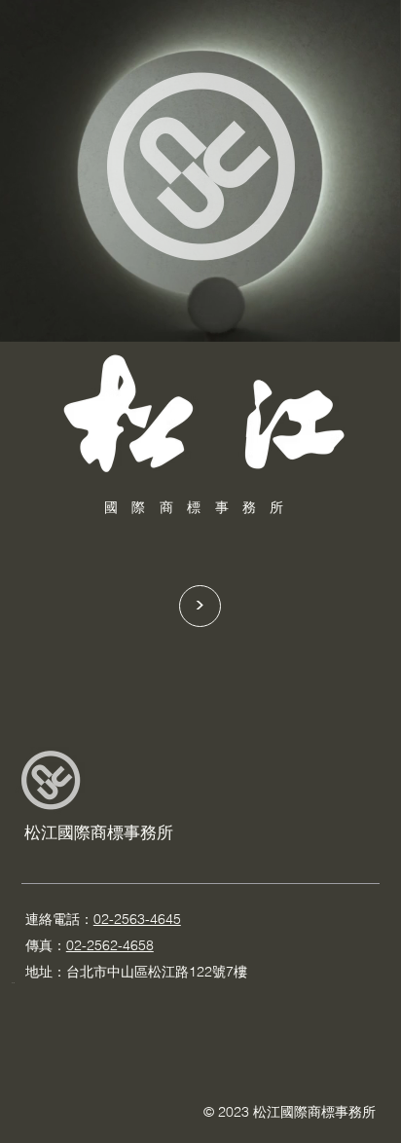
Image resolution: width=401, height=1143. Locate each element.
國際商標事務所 (115, 832)
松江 (40, 832)
